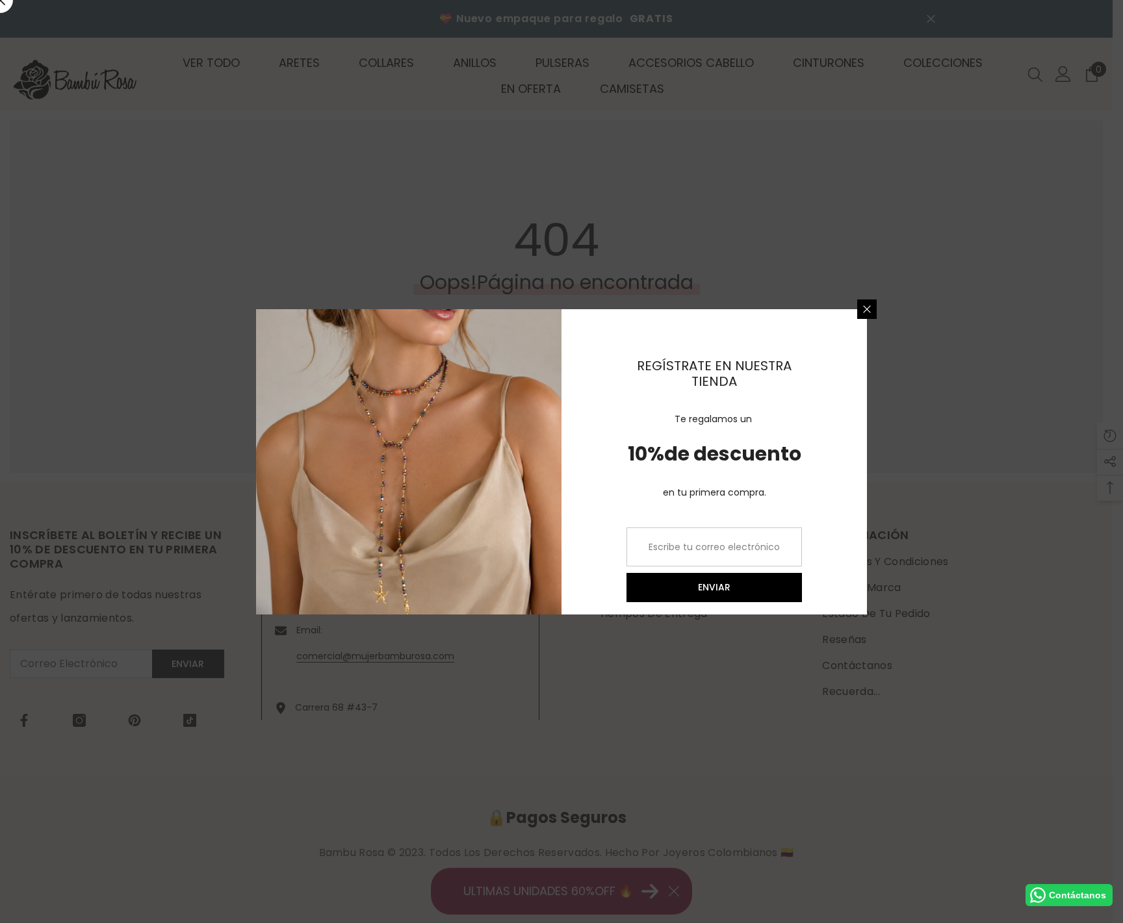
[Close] (867, 309)
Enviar (714, 587)
